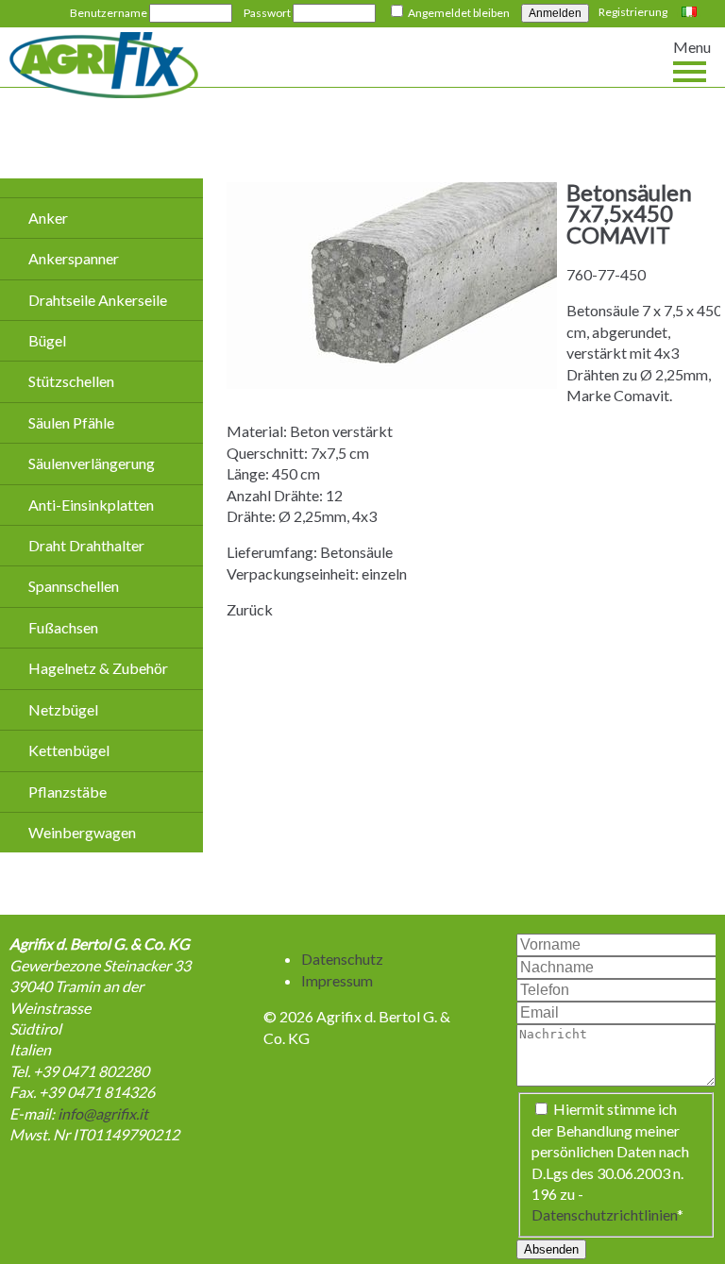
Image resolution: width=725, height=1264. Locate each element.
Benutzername (108, 13)
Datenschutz (342, 959)
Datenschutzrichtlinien (604, 1214)
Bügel (47, 340)
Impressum (337, 980)
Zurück (250, 609)
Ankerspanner (73, 258)
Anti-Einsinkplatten (91, 505)
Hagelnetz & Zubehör (98, 668)
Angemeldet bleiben (459, 13)
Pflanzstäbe (67, 792)
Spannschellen (73, 586)
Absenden (551, 1249)
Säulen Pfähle (71, 422)
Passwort (267, 13)
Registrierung (633, 12)
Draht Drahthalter (86, 545)
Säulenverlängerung (91, 463)
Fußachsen (63, 627)
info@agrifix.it (103, 1113)
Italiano (691, 13)
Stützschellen (71, 381)
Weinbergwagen (82, 832)
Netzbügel (63, 709)
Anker (48, 218)
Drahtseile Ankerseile (97, 300)
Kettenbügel (69, 750)
